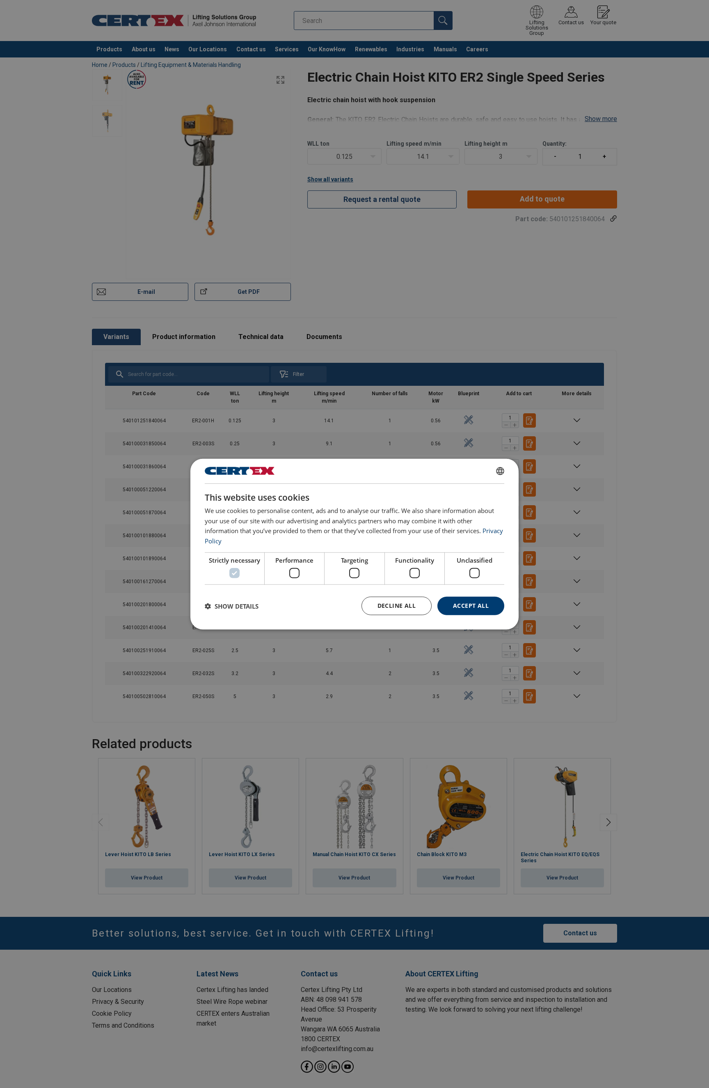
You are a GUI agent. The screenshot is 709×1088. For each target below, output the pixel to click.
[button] (231, 605)
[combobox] (500, 471)
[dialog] (354, 544)
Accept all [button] (471, 605)
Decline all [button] (396, 605)
